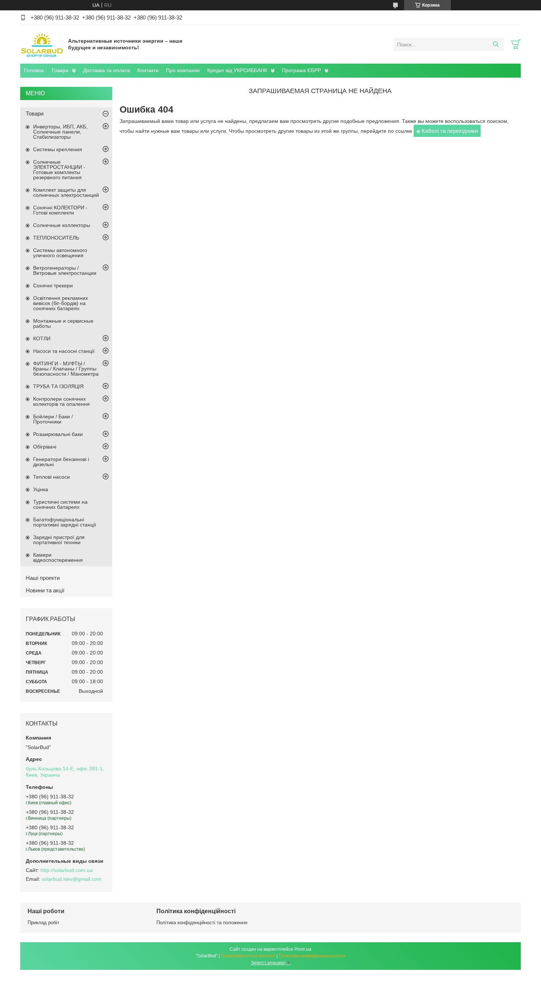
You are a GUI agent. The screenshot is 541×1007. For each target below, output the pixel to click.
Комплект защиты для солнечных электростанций (66, 192)
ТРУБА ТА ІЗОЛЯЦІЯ (58, 386)
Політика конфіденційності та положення (201, 922)
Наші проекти (43, 578)
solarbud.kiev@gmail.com (72, 879)
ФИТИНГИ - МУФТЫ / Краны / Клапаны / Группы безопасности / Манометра (66, 369)
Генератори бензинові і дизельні (61, 461)
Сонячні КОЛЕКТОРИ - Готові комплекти (60, 210)
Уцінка (40, 489)
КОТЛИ (41, 338)
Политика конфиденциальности (312, 955)
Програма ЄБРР (301, 70)
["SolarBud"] (42, 44)
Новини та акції (45, 590)
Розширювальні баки (58, 434)
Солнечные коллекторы (61, 225)
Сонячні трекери (53, 285)
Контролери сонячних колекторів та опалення (61, 401)
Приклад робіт (43, 922)
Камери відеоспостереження (58, 557)
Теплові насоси (51, 477)
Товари (59, 70)
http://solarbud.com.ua (66, 870)
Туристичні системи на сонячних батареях (60, 504)
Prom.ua (302, 949)
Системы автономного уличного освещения (60, 252)
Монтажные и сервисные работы (63, 323)
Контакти (148, 70)
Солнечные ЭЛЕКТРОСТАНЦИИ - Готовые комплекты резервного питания (59, 169)
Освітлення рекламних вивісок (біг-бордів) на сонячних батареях (60, 303)
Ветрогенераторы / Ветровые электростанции (64, 270)
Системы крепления (57, 149)
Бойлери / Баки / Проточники (53, 419)
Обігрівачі (44, 447)
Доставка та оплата (106, 70)
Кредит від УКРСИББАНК (237, 70)
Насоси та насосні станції (64, 351)
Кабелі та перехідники (450, 131)
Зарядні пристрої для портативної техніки (59, 539)
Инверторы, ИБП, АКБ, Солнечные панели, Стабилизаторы (60, 132)
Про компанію (183, 70)
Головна (34, 70)
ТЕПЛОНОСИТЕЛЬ (56, 238)
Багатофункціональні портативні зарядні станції (64, 522)
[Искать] (495, 44)
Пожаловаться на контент (248, 955)
